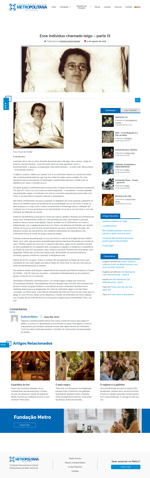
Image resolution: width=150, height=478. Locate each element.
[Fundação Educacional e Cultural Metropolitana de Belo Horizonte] (28, 7)
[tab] (110, 110)
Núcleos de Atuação (81, 7)
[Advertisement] (75, 22)
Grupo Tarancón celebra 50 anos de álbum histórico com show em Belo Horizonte (120, 264)
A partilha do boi (109, 226)
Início (54, 7)
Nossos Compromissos (75, 463)
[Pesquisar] (137, 100)
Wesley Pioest (130, 153)
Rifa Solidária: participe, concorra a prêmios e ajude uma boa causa (117, 232)
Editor (127, 170)
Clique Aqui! (25, 425)
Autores (107, 7)
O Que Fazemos (75, 467)
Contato (128, 7)
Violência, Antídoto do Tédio (114, 221)
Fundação (64, 7)
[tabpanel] (120, 161)
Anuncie (117, 7)
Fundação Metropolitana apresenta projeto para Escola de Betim (117, 239)
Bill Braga (128, 138)
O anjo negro (108, 246)
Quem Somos (75, 458)
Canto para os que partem (122, 294)
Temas (97, 7)
